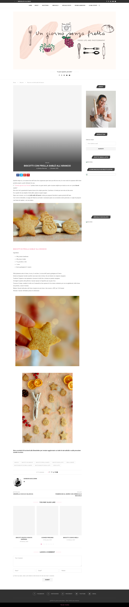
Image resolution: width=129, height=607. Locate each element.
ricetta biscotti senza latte (42, 465)
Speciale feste (66, 5)
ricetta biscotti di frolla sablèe (23, 465)
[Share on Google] (25, 175)
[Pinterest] (110, 1)
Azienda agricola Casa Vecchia (22, 185)
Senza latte (56, 465)
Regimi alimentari (80, 5)
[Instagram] (108, 1)
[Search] (99, 5)
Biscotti (22, 82)
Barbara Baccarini (42, 168)
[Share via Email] (57, 472)
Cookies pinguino (47, 537)
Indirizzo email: (90, 139)
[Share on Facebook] (18, 175)
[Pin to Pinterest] (55, 472)
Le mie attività (93, 5)
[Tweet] (21, 175)
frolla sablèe (70, 462)
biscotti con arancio (27, 462)
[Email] (115, 1)
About (36, 5)
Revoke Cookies (65, 605)
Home (30, 5)
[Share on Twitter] (53, 472)
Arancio (16, 462)
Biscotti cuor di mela (70, 537)
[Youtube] (113, 1)
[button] (14, 1)
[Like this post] (49, 472)
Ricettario (45, 5)
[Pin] (28, 175)
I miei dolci (55, 5)
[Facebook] (106, 1)
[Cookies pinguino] (47, 520)
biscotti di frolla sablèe (42, 462)
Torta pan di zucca (23, 1)
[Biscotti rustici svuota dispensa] (24, 520)
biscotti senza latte (58, 462)
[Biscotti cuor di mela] (71, 520)
